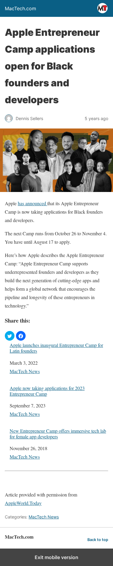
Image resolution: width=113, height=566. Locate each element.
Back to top (97, 539)
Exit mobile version (56, 557)
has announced (32, 203)
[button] (9, 336)
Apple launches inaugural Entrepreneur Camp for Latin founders (56, 348)
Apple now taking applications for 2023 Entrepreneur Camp (47, 391)
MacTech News (25, 371)
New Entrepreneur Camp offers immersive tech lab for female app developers (58, 433)
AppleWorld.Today (23, 503)
